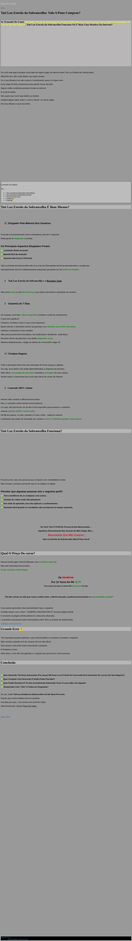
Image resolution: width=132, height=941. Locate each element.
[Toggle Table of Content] (2, 189)
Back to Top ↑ (23, 939)
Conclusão (9, 200)
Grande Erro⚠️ (11, 198)
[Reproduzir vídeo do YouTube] (66, 143)
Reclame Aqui (54, 280)
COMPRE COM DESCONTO (11, 624)
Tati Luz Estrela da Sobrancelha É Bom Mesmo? (20, 193)
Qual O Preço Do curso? (13, 196)
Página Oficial (5, 717)
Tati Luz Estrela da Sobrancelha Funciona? (19, 195)
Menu (3, 8)
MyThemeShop (13, 939)
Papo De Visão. (30, 706)
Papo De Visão (8, 3)
